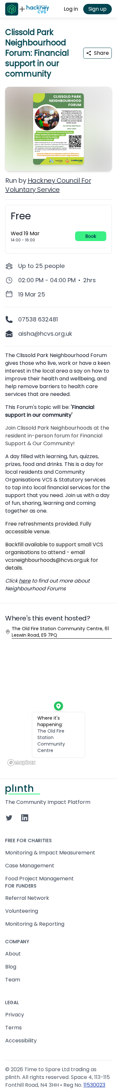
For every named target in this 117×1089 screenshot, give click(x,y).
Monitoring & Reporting (34, 924)
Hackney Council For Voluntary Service (48, 185)
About (13, 953)
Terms (13, 1027)
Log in (71, 9)
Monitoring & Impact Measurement (50, 852)
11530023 (94, 1085)
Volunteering (21, 911)
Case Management (29, 865)
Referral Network (27, 898)
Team (12, 979)
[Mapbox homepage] (21, 762)
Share (101, 53)
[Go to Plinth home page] (11, 9)
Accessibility (21, 1040)
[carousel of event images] (58, 125)
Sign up (97, 9)
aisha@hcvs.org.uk (45, 334)
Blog (10, 966)
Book (90, 236)
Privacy (14, 1014)
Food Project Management (39, 878)
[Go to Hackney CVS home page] (37, 9)
